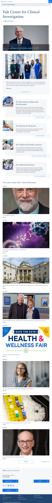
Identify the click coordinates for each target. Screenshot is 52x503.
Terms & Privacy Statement (38, 497)
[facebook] (4, 486)
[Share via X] (3, 21)
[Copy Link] (48, 182)
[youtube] (11, 486)
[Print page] (12, 21)
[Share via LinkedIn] (7, 21)
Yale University (5, 499)
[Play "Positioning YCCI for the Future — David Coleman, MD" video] (7, 47)
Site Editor (19, 495)
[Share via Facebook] (5, 21)
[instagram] (8, 486)
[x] (6, 486)
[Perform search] (47, 1)
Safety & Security (21, 497)
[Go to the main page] (7, 1)
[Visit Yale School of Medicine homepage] (11, 470)
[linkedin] (13, 486)
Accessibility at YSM (37, 495)
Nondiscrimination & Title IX (7, 497)
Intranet (4, 495)
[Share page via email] (10, 21)
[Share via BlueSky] (9, 21)
